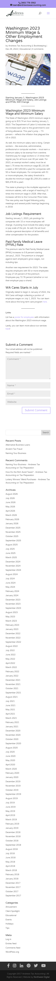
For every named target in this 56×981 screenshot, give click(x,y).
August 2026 (12, 494)
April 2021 (10, 714)
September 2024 (13, 570)
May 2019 (10, 811)
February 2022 (12, 671)
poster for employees (24, 317)
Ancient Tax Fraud (14, 449)
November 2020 (13, 735)
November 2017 (13, 887)
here (45, 302)
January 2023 (12, 629)
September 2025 (13, 540)
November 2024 (13, 566)
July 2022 (10, 650)
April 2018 (10, 866)
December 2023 (13, 600)
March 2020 (11, 769)
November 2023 (13, 604)
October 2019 (12, 790)
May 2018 (10, 862)
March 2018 (11, 870)
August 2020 (12, 748)
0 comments (37, 49)
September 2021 (13, 693)
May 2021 (10, 709)
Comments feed (13, 948)
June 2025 (10, 553)
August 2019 (12, 798)
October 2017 (12, 891)
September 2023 (13, 608)
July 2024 (10, 578)
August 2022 (12, 646)
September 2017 (13, 896)
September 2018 (13, 845)
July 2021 (10, 701)
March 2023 (11, 621)
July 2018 (10, 853)
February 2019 (12, 824)
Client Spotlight (13, 911)
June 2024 (10, 583)
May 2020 (10, 760)
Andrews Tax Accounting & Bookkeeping (27, 46)
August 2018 (12, 849)
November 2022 (13, 638)
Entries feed (11, 943)
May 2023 (10, 617)
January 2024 (12, 595)
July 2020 (10, 752)
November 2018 (13, 836)
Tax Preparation (27, 468)
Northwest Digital (41, 977)
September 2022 (13, 642)
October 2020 (12, 739)
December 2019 (13, 781)
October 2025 (12, 536)
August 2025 (12, 545)
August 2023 (12, 612)
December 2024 (13, 562)
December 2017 (13, 883)
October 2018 (12, 841)
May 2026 (10, 507)
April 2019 (10, 815)
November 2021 (13, 684)
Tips (7, 928)
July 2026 (10, 498)
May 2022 (10, 659)
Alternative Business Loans (18, 445)
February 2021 (12, 722)
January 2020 (12, 777)
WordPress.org (12, 952)
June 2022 (10, 655)
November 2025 (13, 532)
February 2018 (12, 874)
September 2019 (13, 794)
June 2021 (10, 705)
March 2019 (11, 819)
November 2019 (13, 786)
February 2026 (12, 519)
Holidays (9, 924)
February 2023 (12, 625)
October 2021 (12, 688)
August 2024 (12, 574)
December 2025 (13, 528)
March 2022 (11, 667)
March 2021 (11, 718)
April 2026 (10, 511)
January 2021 (12, 726)
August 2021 (12, 697)
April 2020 (10, 765)
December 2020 (13, 731)
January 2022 (12, 676)
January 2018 (12, 879)
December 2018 (13, 832)
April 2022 (10, 663)
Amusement (11, 907)
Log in (8, 939)
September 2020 (13, 743)
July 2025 (10, 549)
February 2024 (12, 591)
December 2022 (13, 633)
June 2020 (10, 756)
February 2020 (12, 773)
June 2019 (10, 807)
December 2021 (13, 680)
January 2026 (12, 523)
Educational (25, 49)
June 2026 (10, 502)
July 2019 (10, 803)
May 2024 (10, 587)
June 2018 (10, 857)
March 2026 (11, 515)
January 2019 (12, 828)
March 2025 (11, 557)
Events (9, 920)
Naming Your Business (16, 453)
